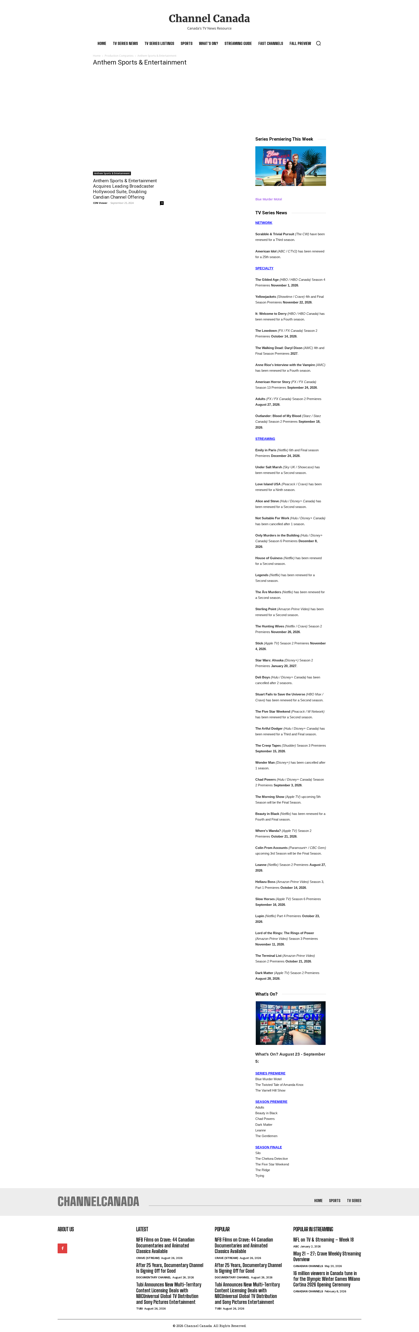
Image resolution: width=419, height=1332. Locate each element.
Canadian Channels (308, 1266)
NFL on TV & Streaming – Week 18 (323, 1240)
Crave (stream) (148, 1258)
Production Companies (119, 56)
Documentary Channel (153, 1277)
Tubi (139, 1308)
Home (97, 56)
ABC (296, 1246)
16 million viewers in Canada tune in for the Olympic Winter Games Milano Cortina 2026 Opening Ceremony (326, 1279)
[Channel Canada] (209, 22)
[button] (318, 43)
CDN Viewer (100, 202)
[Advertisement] (209, 103)
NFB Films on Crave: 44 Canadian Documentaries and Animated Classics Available (165, 1245)
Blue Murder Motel (268, 199)
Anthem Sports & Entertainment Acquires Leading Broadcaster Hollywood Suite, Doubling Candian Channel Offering (125, 189)
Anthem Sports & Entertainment (112, 173)
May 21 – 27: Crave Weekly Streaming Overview (327, 1256)
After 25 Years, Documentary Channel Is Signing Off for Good (169, 1268)
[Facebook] (62, 1248)
